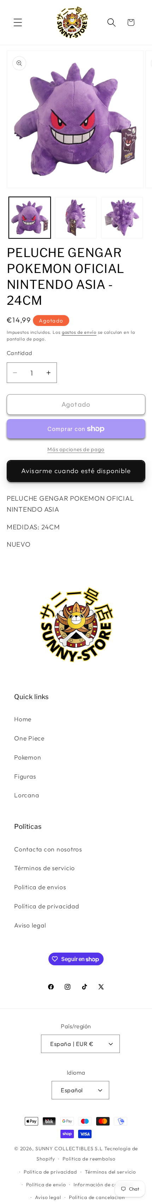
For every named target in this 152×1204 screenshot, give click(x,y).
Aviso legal (30, 925)
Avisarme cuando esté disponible (76, 470)
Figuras (25, 776)
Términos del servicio (110, 1172)
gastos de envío (79, 332)
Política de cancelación (97, 1197)
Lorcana (26, 795)
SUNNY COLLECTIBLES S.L (69, 1148)
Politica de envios (40, 887)
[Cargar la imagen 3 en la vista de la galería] (122, 218)
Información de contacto (104, 1184)
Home (22, 719)
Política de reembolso (89, 1159)
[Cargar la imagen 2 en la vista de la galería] (76, 218)
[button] (18, 22)
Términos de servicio (44, 868)
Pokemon (27, 757)
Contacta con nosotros (48, 849)
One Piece (29, 738)
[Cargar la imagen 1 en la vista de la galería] (30, 218)
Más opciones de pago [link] (76, 449)
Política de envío (46, 1184)
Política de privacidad (46, 906)
